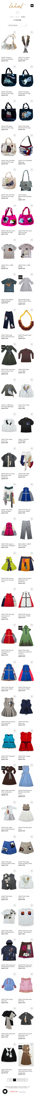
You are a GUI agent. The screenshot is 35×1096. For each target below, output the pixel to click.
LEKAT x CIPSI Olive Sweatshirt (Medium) (7, 405)
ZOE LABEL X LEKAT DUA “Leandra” (24, 544)
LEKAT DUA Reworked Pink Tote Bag (25, 231)
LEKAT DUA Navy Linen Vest (23, 722)
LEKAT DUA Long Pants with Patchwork (7, 335)
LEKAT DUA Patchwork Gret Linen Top (8, 722)
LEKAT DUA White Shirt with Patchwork (7, 931)
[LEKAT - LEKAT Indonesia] (17, 5)
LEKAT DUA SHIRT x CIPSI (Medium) (7, 300)
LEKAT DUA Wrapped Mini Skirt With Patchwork (24, 580)
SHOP (17, 17)
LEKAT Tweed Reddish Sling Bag (25, 161)
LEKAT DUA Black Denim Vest (6, 897)
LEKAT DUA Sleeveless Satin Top (25, 1000)
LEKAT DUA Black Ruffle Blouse (6, 1070)
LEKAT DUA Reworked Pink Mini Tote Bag (8, 231)
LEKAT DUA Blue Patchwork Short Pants (8, 862)
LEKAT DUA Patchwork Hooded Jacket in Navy (8, 965)
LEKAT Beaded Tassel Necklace (24, 335)
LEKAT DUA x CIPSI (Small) (7, 266)
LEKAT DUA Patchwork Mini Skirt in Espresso (25, 965)
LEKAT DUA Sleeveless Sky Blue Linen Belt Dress (25, 792)
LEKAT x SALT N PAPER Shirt (23, 440)
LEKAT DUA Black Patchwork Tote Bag (7, 92)
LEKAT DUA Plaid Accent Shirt (23, 370)
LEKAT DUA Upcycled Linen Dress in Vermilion (7, 616)
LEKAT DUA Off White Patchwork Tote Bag (8, 161)
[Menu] (17, 12)
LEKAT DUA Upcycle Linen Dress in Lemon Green (7, 580)
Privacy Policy (23, 1087)
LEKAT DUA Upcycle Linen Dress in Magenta (8, 544)
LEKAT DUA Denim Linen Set (7, 1000)
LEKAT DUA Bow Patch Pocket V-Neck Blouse (25, 931)
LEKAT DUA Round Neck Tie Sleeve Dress (24, 300)
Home (12, 17)
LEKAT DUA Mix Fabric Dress (25, 828)
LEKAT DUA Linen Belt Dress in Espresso (8, 791)
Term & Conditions (11, 1086)
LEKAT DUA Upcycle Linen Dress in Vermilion (7, 652)
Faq (29, 1086)
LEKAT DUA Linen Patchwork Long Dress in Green (25, 652)
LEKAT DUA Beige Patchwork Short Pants (25, 862)
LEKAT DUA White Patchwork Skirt (23, 474)
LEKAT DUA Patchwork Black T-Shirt (8, 1034)
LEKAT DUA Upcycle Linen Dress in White (24, 615)
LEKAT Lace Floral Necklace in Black (23, 58)
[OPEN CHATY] (5, 1091)
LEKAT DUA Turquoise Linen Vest (8, 757)
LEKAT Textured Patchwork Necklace (7, 58)
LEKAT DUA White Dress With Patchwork (8, 828)
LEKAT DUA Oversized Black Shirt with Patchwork (25, 1035)
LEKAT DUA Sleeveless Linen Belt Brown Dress (25, 1070)
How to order (22, 1086)
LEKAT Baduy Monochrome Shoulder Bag (25, 196)
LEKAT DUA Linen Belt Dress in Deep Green (8, 370)
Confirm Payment (12, 1087)
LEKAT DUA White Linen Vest (23, 405)
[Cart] (32, 5)
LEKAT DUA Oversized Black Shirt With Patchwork (8, 475)
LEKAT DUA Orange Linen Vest (24, 757)
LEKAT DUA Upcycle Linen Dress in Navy (24, 510)
